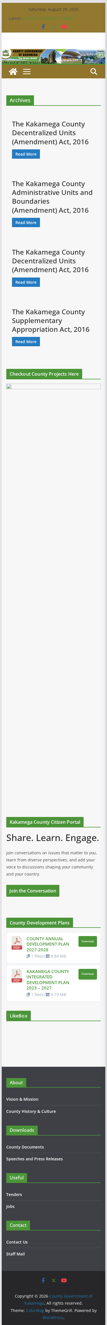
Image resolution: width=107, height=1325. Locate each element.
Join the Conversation (32, 891)
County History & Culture (31, 1111)
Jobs (10, 1206)
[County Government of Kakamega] (54, 53)
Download (88, 941)
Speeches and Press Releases (34, 1158)
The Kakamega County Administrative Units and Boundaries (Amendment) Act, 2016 (52, 197)
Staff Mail (15, 1254)
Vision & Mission (22, 1099)
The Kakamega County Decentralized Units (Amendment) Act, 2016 (50, 132)
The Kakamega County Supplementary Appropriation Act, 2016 (51, 320)
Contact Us (17, 1242)
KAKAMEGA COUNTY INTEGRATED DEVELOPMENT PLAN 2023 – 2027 (48, 980)
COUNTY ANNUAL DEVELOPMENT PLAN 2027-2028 (48, 944)
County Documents (25, 1147)
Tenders (14, 1194)
